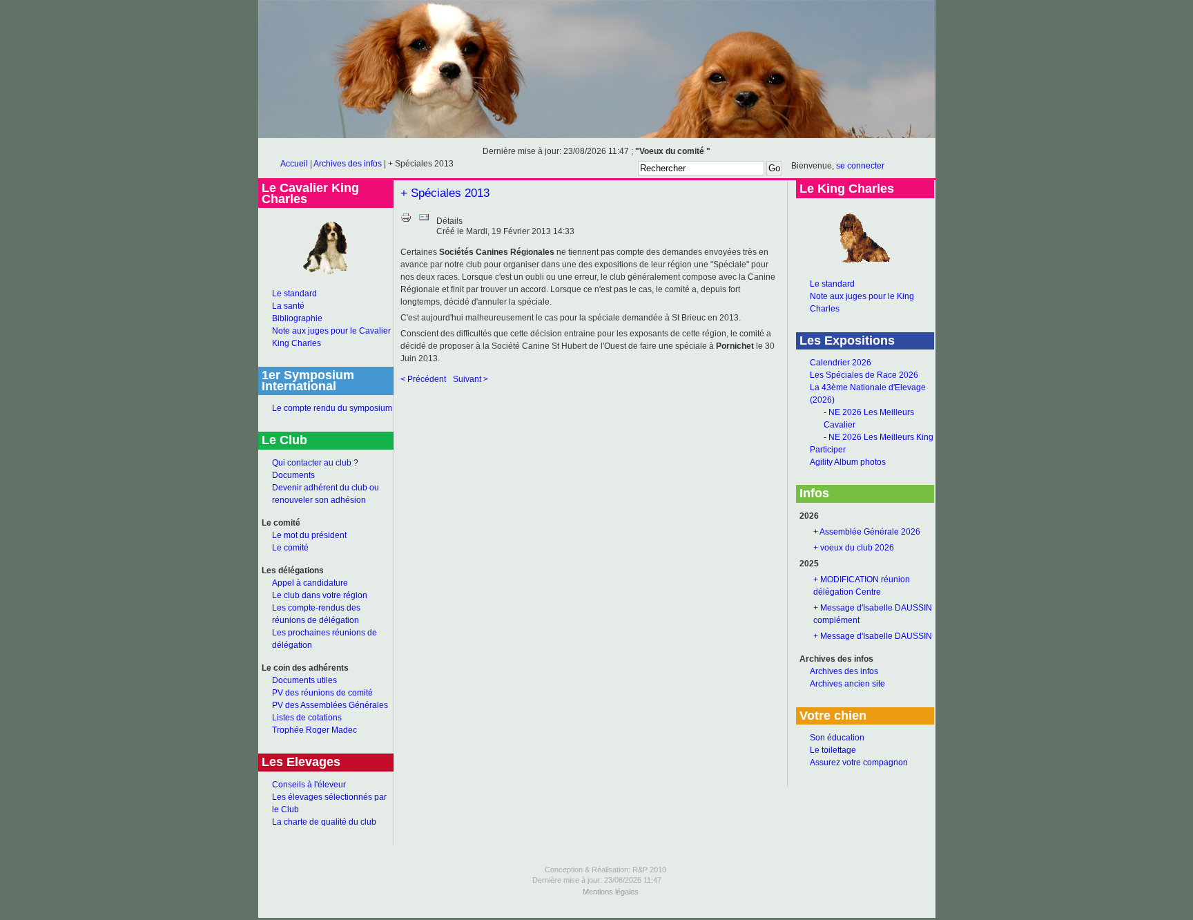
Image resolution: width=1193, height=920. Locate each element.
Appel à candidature (310, 583)
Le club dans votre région (319, 595)
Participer (828, 449)
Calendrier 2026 (840, 362)
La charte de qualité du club (324, 822)
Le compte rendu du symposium (332, 408)
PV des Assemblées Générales (330, 705)
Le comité (290, 548)
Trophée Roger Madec (314, 730)
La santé (288, 306)
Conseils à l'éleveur (309, 784)
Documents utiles (304, 680)
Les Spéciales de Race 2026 (864, 375)
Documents (293, 475)
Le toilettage (833, 750)
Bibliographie (297, 318)
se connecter (860, 166)
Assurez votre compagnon (859, 762)
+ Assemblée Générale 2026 (866, 532)
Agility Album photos (848, 462)
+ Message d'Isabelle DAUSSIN (872, 636)
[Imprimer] (405, 220)
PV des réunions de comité (322, 693)
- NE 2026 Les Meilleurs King (878, 437)
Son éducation (837, 737)
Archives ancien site (847, 684)
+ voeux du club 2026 (853, 548)
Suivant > (470, 379)
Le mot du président (309, 535)
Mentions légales (611, 892)
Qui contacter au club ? (315, 463)
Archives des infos (347, 164)
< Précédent (423, 379)
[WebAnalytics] (596, 915)
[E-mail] (423, 220)
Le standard (294, 293)
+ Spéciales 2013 (444, 193)
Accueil (294, 164)
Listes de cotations (307, 717)
